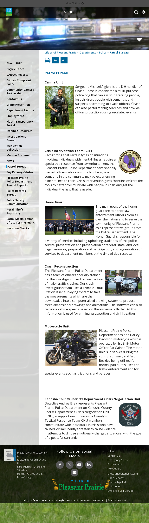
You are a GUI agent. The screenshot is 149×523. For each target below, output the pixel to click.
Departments (87, 52)
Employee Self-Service (120, 490)
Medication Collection (14, 147)
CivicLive (100, 500)
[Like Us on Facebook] (60, 465)
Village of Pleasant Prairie (60, 52)
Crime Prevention (18, 104)
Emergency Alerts (117, 460)
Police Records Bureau (16, 192)
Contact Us (14, 99)
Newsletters (114, 468)
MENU (68, 12)
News (10, 161)
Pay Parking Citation (21, 172)
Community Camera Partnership (20, 91)
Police (103, 52)
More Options (73, 3)
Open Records (115, 478)
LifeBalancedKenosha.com (122, 473)
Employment (15, 116)
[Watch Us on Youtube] (79, 465)
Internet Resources (19, 131)
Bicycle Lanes (15, 69)
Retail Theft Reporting (15, 211)
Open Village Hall (116, 482)
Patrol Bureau (16, 166)
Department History (20, 110)
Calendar (112, 451)
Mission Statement (20, 155)
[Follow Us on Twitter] (70, 465)
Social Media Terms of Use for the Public (21, 220)
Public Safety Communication (18, 202)
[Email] (74, 472)
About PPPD (14, 63)
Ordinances (114, 486)
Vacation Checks (18, 228)
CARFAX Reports (17, 74)
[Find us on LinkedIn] (89, 465)
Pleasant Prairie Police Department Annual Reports (19, 181)
